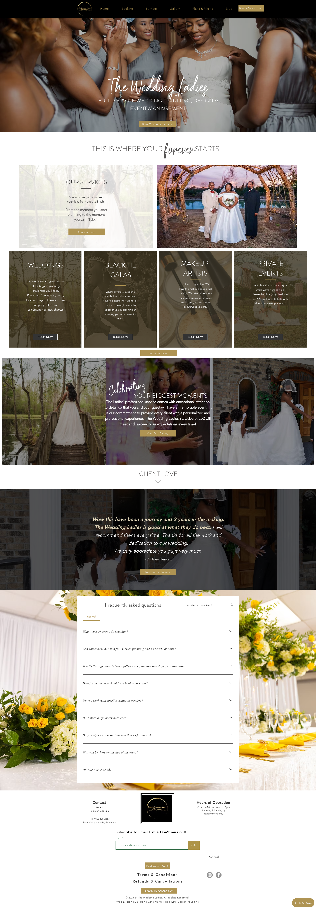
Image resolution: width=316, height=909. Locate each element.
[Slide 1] (151, 581)
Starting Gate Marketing (152, 901)
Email (119, 838)
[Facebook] (219, 875)
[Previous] (23, 539)
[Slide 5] (164, 581)
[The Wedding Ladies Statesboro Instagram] (210, 875)
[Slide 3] (157, 581)
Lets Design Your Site (185, 901)
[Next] (293, 539)
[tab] (91, 616)
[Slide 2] (154, 581)
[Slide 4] (160, 581)
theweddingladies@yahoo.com (99, 822)
